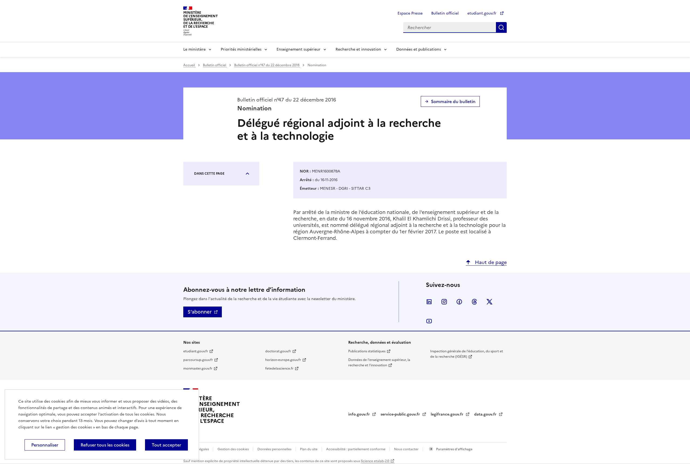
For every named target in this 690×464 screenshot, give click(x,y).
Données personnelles (274, 449)
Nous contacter (406, 449)
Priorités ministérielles (241, 49)
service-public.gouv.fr (401, 414)
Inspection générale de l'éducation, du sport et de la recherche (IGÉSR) (466, 354)
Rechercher (501, 27)
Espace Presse (410, 13)
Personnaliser (44, 445)
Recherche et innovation (358, 49)
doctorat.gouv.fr (278, 351)
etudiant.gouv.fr (482, 13)
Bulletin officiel (445, 13)
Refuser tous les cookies (105, 445)
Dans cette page (209, 173)
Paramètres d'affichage (453, 449)
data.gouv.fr (486, 414)
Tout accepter (166, 445)
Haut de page (490, 262)
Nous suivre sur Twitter (489, 301)
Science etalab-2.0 (375, 461)
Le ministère (194, 49)
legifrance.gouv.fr (447, 414)
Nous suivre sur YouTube (429, 321)
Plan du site (309, 449)
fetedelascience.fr (279, 368)
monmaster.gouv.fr (197, 368)
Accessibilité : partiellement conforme (356, 449)
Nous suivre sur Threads (474, 301)
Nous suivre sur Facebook (459, 301)
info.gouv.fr (359, 414)
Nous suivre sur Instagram (444, 301)
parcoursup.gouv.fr (198, 359)
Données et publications (418, 49)
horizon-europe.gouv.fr (283, 359)
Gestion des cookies (234, 449)
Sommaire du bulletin (453, 101)
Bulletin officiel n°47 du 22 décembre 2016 (267, 65)
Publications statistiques (366, 351)
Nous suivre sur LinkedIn (429, 301)
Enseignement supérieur (298, 49)
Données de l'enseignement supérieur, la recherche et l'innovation (379, 362)
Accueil (189, 65)
